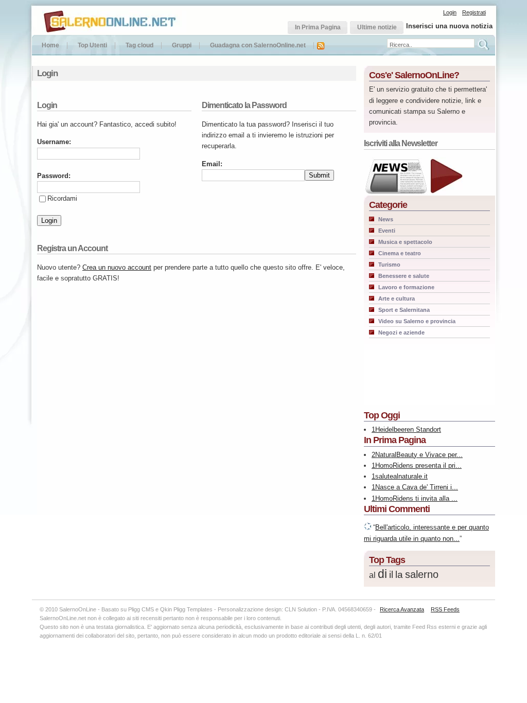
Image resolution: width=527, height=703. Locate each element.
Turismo (389, 264)
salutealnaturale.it (401, 476)
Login (449, 12)
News (385, 219)
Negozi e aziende (401, 332)
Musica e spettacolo (405, 242)
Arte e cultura (396, 298)
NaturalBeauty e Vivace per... (419, 455)
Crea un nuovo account (116, 267)
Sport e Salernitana (404, 310)
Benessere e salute (403, 276)
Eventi (386, 230)
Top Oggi (382, 415)
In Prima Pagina (395, 440)
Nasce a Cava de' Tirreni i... (416, 487)
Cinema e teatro (399, 253)
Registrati (474, 12)
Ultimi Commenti (397, 509)
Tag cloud (139, 45)
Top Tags (387, 560)
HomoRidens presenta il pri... (418, 465)
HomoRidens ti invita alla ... (416, 498)
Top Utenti (92, 45)
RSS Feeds (445, 609)
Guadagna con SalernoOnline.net (258, 45)
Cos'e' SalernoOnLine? (414, 75)
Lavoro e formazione (406, 287)
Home (50, 45)
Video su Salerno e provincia (416, 321)
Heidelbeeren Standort (408, 429)
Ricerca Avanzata (402, 609)
